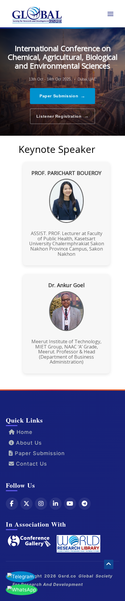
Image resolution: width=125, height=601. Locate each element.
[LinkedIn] (55, 504)
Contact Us (30, 464)
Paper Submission (62, 96)
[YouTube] (70, 504)
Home (24, 432)
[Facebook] (12, 504)
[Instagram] (41, 504)
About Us (28, 443)
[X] (26, 504)
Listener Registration (62, 116)
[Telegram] (84, 504)
